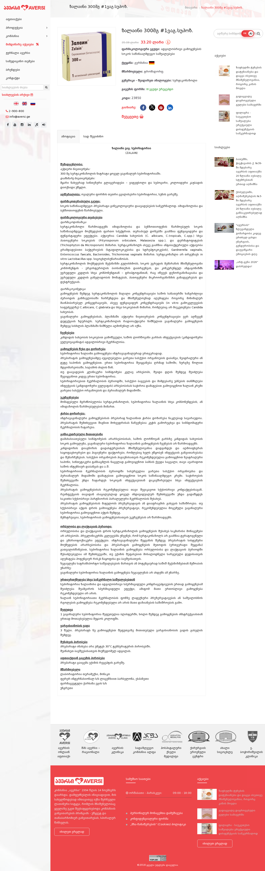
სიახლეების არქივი (16, 94)
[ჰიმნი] (36, 125)
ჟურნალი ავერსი (18, 53)
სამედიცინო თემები (20, 61)
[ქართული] (16, 103)
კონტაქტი (13, 78)
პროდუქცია (14, 27)
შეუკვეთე (130, 117)
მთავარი (191, 7)
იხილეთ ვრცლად (72, 831)
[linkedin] (29, 125)
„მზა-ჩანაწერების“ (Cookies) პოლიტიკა (157, 824)
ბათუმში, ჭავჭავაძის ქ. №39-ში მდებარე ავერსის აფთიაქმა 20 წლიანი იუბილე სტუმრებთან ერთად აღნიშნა (249, 172)
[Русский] (33, 103)
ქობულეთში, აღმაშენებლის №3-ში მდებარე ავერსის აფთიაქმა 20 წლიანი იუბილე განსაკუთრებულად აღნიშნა (249, 205)
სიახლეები (222, 147)
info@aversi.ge (19, 116)
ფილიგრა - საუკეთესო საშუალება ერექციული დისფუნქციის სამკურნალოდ (238, 829)
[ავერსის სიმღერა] (44, 125)
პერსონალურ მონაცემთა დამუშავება (156, 813)
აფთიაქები (14, 19)
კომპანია (12, 36)
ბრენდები (13, 70)
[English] (25, 103)
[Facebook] (143, 107)
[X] (152, 107)
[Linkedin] (170, 107)
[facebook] (8, 125)
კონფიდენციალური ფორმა (148, 818)
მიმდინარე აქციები (20, 44)
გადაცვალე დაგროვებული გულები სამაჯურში (248, 100)
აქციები (220, 55)
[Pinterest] (161, 107)
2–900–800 (16, 111)
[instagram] (22, 125)
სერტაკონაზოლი (185, 80)
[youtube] (15, 125)
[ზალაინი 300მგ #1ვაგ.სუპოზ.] (86, 56)
